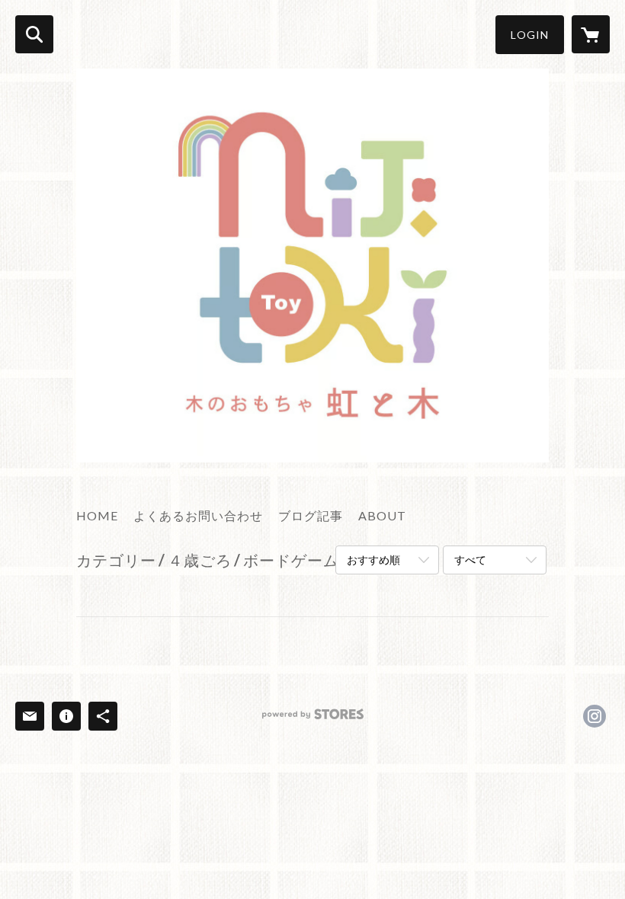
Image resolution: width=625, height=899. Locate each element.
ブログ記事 (310, 515)
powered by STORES (313, 719)
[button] (529, 34)
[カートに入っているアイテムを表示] (591, 34)
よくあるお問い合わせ (198, 515)
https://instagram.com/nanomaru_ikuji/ (594, 716)
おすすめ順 (373, 559)
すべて (470, 559)
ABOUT (382, 515)
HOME (97, 515)
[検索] (34, 34)
